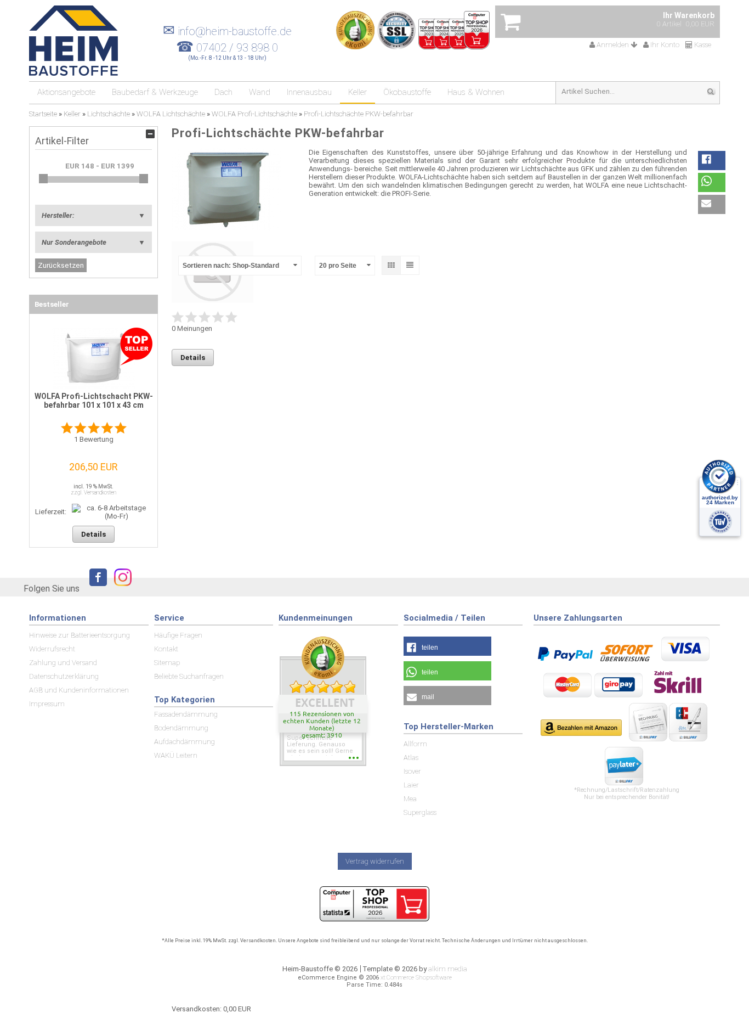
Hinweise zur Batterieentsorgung (79, 635)
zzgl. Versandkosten (93, 492)
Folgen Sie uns (52, 588)
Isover (412, 771)
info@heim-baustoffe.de (227, 31)
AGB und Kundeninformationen (79, 690)
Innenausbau (309, 92)
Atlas (411, 757)
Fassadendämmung (186, 714)
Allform (415, 744)
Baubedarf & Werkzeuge (155, 92)
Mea (410, 799)
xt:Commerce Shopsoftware (416, 977)
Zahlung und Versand (63, 663)
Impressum (47, 704)
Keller (357, 92)
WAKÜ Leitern (175, 755)
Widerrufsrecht (52, 649)
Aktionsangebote (66, 92)
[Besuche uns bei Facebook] (95, 587)
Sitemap (167, 663)
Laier (411, 785)
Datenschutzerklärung (64, 676)
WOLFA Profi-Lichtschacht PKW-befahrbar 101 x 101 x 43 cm (94, 400)
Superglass (420, 812)
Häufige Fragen (178, 635)
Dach (223, 92)
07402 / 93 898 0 (237, 47)
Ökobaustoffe (407, 92)
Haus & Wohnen (475, 92)
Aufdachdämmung (184, 742)
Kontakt (166, 649)
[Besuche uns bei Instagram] (120, 587)
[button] (711, 160)
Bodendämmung (181, 728)
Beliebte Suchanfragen (189, 676)
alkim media (447, 969)
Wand (259, 92)
